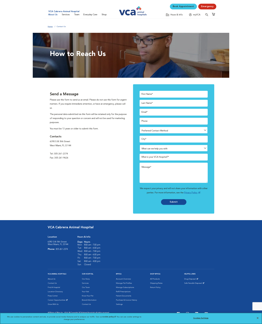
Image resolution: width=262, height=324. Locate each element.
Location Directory (55, 292)
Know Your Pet (87, 296)
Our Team (86, 287)
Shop (104, 15)
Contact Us (52, 283)
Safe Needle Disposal (193, 283)
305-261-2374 (62, 249)
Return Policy (155, 287)
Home (50, 26)
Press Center (53, 296)
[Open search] (207, 14)
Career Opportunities (57, 300)
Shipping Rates (156, 283)
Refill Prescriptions (123, 292)
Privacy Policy (191, 193)
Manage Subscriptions (125, 287)
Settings (119, 304)
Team (76, 15)
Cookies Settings (200, 318)
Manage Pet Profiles (124, 283)
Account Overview (123, 279)
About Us (52, 15)
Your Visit (85, 292)
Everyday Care (90, 15)
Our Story (86, 279)
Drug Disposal (191, 279)
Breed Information (89, 300)
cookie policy (109, 317)
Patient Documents (123, 296)
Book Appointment (183, 6)
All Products (155, 279)
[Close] (258, 318)
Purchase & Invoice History (126, 300)
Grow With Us (53, 304)
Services (66, 15)
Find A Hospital (54, 287)
